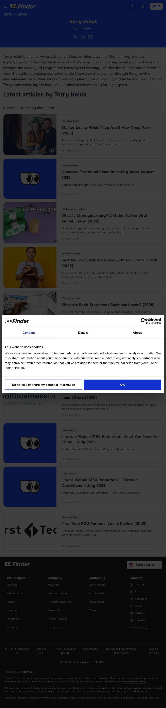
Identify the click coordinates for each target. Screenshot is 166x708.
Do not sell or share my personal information (43, 384)
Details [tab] (83, 332)
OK (122, 384)
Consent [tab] (29, 332)
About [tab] (137, 332)
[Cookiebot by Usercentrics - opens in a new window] (143, 321)
